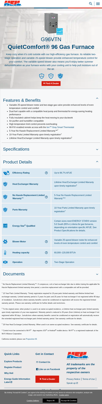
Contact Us (44, 362)
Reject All (50, 400)
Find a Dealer (48, 379)
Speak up (71, 383)
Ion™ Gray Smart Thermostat (60, 127)
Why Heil (8, 373)
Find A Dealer (52, 83)
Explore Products (13, 361)
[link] (12, 4)
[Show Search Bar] (91, 3)
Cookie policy (64, 395)
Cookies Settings (33, 401)
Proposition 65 (31, 339)
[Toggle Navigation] (98, 3)
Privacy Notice (73, 379)
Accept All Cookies (68, 400)
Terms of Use (88, 379)
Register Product (12, 367)
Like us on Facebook (49, 369)
